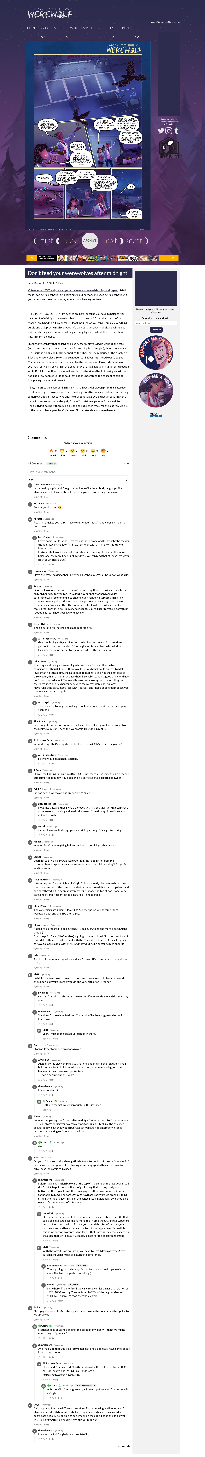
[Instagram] (168, 130)
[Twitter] (161, 130)
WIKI (73, 28)
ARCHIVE (60, 28)
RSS (98, 28)
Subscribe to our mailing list (156, 318)
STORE (110, 28)
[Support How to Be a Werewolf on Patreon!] (156, 370)
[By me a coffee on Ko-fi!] (156, 408)
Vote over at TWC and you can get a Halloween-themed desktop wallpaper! (73, 290)
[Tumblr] (176, 130)
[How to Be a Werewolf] (50, 13)
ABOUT (45, 28)
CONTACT (125, 28)
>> (136, 36)
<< (43, 36)
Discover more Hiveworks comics (46, 258)
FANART (86, 28)
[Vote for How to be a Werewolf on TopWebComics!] (156, 416)
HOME (31, 28)
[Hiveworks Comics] (169, 147)
